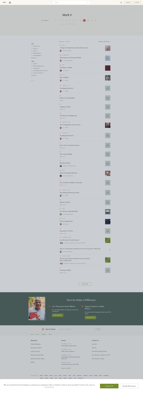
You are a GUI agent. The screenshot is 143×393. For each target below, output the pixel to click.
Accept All (109, 386)
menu (4, 2)
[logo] (10, 2)
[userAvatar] (121, 2)
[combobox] (69, 2)
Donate (137, 2)
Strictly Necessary (129, 386)
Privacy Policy (49, 387)
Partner (128, 2)
